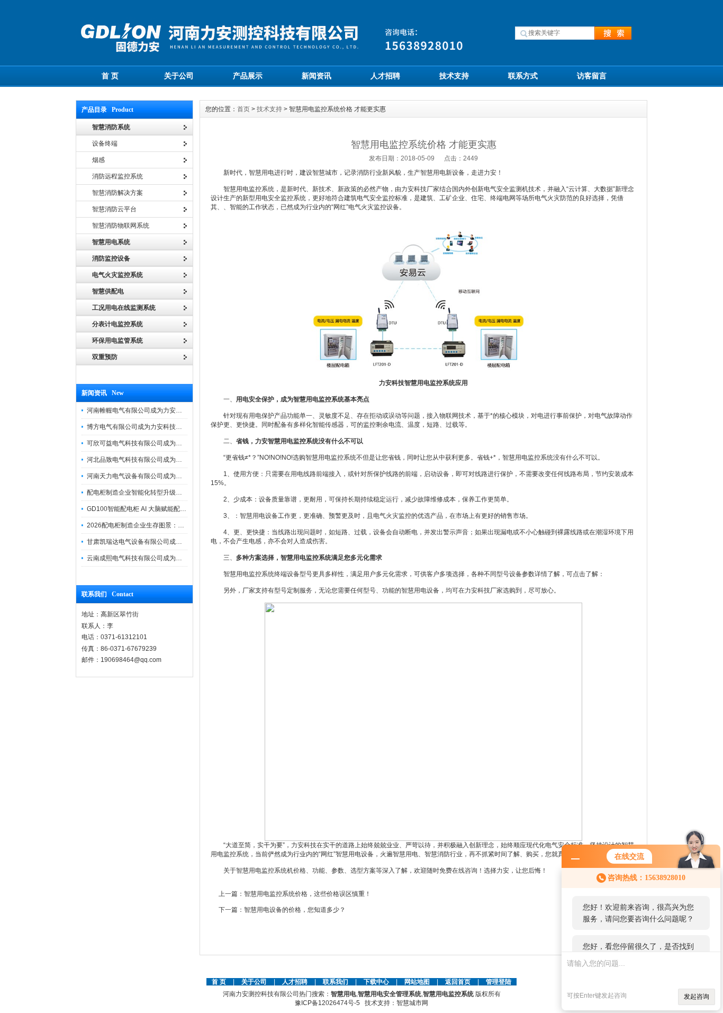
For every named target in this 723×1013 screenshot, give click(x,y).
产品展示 (248, 75)
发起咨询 (696, 996)
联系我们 (335, 981)
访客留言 (592, 75)
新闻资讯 (316, 75)
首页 (243, 109)
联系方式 (523, 75)
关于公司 (179, 75)
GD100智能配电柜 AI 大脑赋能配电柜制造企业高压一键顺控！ (175, 509)
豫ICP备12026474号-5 (327, 1003)
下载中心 (376, 981)
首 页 (110, 75)
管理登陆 (498, 981)
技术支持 (454, 75)
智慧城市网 (412, 1003)
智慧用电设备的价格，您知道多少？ (295, 909)
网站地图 (417, 981)
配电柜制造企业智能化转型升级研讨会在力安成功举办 (163, 492)
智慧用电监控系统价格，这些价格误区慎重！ (307, 894)
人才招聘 (385, 75)
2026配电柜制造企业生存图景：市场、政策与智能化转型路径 (173, 525)
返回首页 (458, 981)
